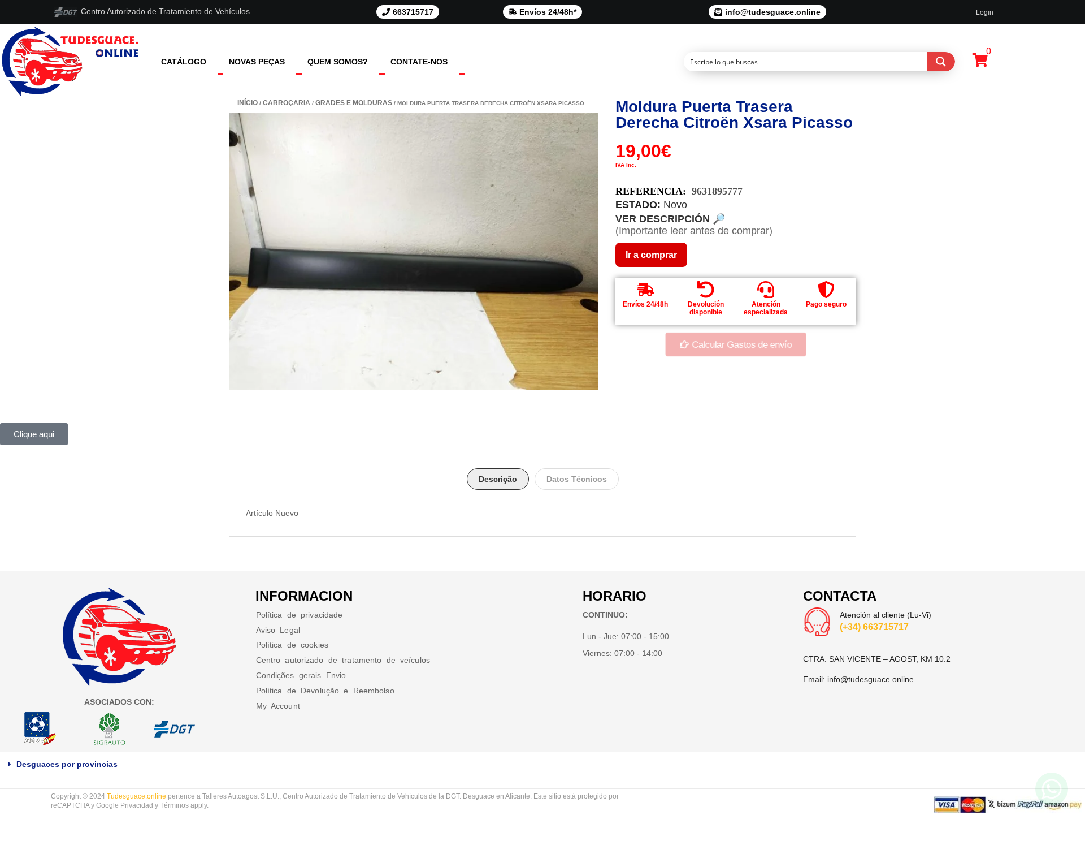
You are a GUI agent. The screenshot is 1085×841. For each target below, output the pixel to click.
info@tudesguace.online (870, 679)
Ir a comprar (651, 255)
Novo (675, 204)
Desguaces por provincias (67, 764)
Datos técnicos (576, 479)
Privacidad (136, 805)
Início (247, 103)
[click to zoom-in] (413, 251)
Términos (174, 805)
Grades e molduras (353, 103)
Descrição (498, 479)
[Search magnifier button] (941, 61)
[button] (542, 764)
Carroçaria (286, 103)
